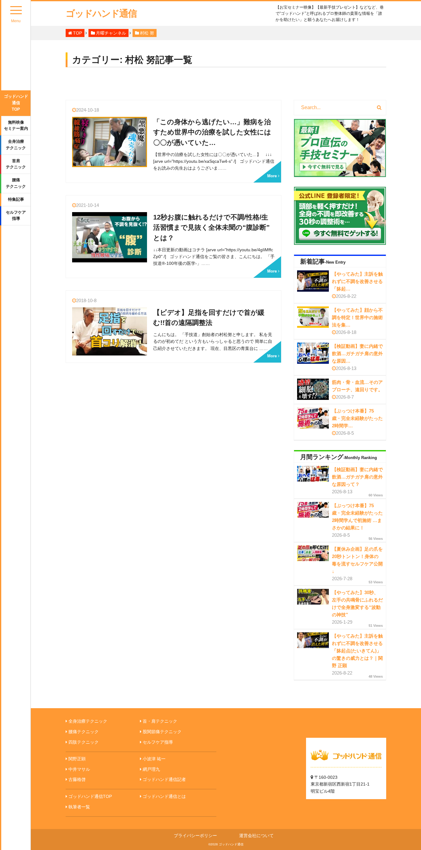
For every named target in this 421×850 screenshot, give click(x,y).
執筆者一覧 (79, 806)
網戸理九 (151, 769)
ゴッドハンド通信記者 (164, 779)
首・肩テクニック (160, 721)
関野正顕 (77, 758)
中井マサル (79, 769)
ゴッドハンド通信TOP (16, 103)
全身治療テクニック (16, 144)
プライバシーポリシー (195, 835)
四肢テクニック (83, 742)
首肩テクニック (16, 164)
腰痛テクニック (16, 183)
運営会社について (256, 835)
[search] (379, 108)
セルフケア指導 (16, 215)
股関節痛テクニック (162, 731)
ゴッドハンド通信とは (164, 796)
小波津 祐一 (154, 758)
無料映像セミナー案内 (16, 125)
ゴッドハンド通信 (101, 13)
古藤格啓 (77, 779)
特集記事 (16, 199)
